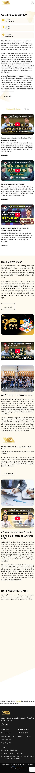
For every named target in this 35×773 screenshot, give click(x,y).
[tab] (13, 109)
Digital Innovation (18, 767)
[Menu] (32, 3)
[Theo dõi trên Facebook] (2, 724)
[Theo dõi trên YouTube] (6, 724)
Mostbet (18, 701)
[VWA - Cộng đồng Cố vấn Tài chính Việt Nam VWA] (9, 3)
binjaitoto (18, 769)
